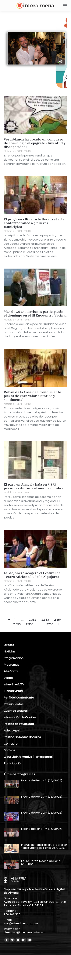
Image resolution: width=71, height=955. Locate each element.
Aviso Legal (12, 730)
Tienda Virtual (13, 690)
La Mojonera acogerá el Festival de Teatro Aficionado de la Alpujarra (32, 575)
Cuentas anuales (16, 710)
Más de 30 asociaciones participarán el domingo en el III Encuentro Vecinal (35, 313)
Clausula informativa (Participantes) (28, 756)
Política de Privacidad (19, 723)
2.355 (17, 624)
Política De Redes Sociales (22, 737)
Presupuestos (13, 704)
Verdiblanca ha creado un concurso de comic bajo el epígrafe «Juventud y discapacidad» (35, 143)
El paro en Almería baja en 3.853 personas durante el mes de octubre (34, 486)
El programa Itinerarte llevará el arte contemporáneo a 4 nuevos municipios (34, 223)
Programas (11, 664)
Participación (13, 763)
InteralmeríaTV (14, 684)
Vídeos (8, 677)
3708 (49, 624)
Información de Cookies (20, 717)
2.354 (58, 619)
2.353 (45, 619)
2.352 (32, 619)
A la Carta (11, 671)
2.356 (29, 624)
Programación (13, 658)
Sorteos (9, 750)
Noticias (9, 151)
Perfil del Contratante (19, 697)
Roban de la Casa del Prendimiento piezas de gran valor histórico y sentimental (32, 396)
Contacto (11, 743)
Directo (9, 644)
